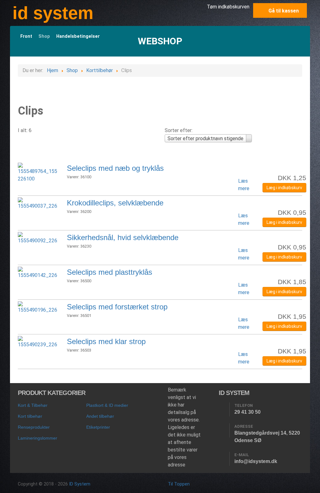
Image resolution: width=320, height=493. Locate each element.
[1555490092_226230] (38, 238)
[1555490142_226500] (38, 272)
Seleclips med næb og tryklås (115, 168)
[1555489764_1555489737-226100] (38, 172)
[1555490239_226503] (38, 342)
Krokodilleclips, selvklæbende (115, 203)
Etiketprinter (98, 427)
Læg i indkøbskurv (284, 187)
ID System (79, 484)
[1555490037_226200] (38, 203)
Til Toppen (179, 484)
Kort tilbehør (30, 416)
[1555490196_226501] (38, 307)
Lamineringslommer (37, 438)
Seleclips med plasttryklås (109, 272)
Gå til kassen (283, 11)
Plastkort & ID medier (107, 405)
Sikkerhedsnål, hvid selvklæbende (122, 237)
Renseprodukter (34, 427)
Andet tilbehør (100, 416)
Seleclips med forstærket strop (117, 307)
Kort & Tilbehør (33, 405)
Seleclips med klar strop (106, 341)
